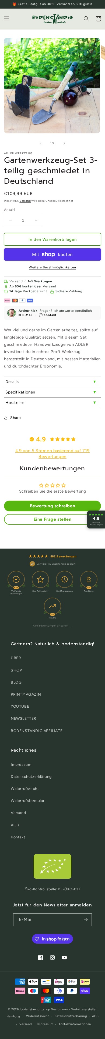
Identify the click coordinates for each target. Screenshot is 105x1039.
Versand (25, 200)
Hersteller (14, 402)
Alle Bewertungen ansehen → (52, 625)
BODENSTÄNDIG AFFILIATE (36, 731)
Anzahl (9, 210)
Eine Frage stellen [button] (53, 519)
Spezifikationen (20, 392)
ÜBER (16, 658)
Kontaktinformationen (74, 1024)
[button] (7, 19)
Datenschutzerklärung (31, 776)
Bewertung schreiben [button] (52, 505)
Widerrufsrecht (25, 788)
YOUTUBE (20, 706)
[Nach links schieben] (41, 143)
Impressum (21, 764)
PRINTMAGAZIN (26, 694)
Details (12, 381)
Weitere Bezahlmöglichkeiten (52, 267)
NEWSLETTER (23, 718)
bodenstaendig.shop (35, 1009)
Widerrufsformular (27, 800)
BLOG (16, 682)
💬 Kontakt (48, 315)
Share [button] (15, 417)
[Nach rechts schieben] (64, 143)
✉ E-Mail (26, 315)
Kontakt (18, 837)
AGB (15, 825)
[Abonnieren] (86, 919)
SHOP (16, 670)
